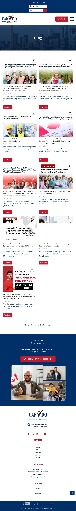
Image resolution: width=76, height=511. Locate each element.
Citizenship (38, 455)
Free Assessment (38, 469)
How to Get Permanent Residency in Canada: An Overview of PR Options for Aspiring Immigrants (54, 141)
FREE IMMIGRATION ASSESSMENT (40, 359)
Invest (38, 457)
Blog (38, 491)
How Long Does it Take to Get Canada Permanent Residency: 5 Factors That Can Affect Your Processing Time (20, 193)
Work (38, 450)
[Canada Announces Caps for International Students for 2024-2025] (20, 229)
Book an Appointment (38, 477)
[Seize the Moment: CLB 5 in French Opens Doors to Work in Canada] (56, 229)
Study (38, 447)
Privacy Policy (50, 504)
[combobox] (36, 10)
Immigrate (38, 452)
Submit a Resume (38, 474)
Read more (7, 107)
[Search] (45, 10)
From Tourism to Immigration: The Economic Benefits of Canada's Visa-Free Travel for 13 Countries (19, 296)
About (38, 488)
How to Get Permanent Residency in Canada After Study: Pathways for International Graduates (53, 88)
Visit (38, 444)
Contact (38, 493)
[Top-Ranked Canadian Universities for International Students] (56, 176)
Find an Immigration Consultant (38, 471)
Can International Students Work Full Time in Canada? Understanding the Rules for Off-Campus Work (18, 88)
